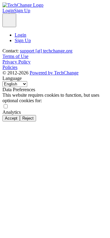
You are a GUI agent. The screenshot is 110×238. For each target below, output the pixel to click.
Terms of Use (15, 56)
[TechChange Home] (22, 5)
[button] (8, 10)
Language (12, 78)
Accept (11, 118)
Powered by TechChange (54, 72)
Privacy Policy (16, 61)
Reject (28, 118)
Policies (9, 67)
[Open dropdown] (9, 20)
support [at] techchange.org (46, 50)
